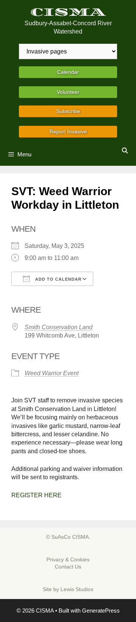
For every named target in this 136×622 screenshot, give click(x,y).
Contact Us (68, 567)
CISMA (68, 12)
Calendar (68, 72)
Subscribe (68, 111)
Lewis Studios (76, 589)
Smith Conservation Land (59, 327)
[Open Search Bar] (125, 150)
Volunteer (68, 92)
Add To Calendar (58, 279)
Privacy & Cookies (68, 559)
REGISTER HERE (36, 495)
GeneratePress (101, 610)
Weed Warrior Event (52, 373)
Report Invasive (68, 131)
